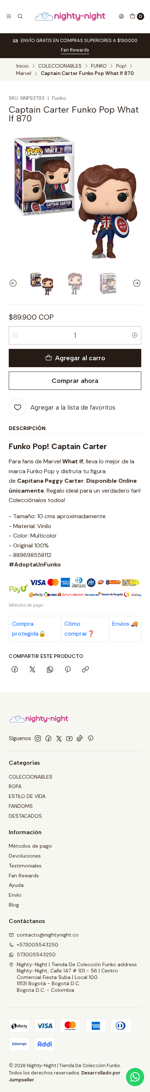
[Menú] (8, 16)
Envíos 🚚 (125, 624)
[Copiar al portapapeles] (85, 670)
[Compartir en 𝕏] (32, 670)
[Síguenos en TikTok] (79, 738)
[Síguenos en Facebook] (48, 738)
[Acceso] (121, 16)
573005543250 (36, 954)
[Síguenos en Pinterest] (90, 738)
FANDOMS (21, 806)
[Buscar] (19, 16)
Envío (15, 895)
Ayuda (16, 885)
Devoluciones (25, 855)
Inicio (22, 66)
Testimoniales (25, 865)
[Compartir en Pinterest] (68, 670)
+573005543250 (37, 944)
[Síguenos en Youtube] (69, 738)
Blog (14, 904)
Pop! (121, 66)
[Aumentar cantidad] (135, 335)
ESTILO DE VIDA (27, 796)
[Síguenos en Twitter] (59, 738)
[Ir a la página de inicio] (70, 16)
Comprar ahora (75, 380)
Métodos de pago (30, 846)
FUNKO (99, 66)
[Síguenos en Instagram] (38, 738)
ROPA (15, 786)
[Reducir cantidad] (15, 335)
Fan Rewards (75, 50)
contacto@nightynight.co (48, 934)
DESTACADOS (25, 816)
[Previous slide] (14, 283)
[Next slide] (135, 283)
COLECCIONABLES (60, 66)
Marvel (23, 73)
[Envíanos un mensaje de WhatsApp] (135, 1077)
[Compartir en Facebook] (15, 670)
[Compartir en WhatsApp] (50, 670)
